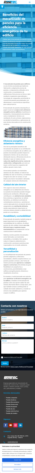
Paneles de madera (11, 413)
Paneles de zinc (10, 409)
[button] (2, 6)
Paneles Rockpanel (11, 407)
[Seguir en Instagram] (15, 425)
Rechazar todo (17, 469)
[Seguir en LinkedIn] (20, 425)
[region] (17, 458)
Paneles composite (11, 398)
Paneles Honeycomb (12, 404)
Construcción (28, 71)
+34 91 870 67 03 (12, 442)
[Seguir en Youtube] (10, 425)
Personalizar (17, 465)
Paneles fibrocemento (12, 402)
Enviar (5, 363)
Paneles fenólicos (11, 400)
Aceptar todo (17, 460)
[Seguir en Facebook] (5, 425)
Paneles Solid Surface (12, 411)
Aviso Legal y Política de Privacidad (22, 367)
